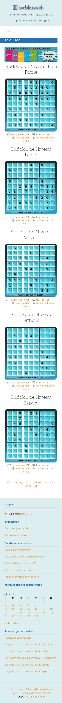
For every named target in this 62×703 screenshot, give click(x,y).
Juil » (15, 623)
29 (28, 616)
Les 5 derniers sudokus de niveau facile (26, 651)
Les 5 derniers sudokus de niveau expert (27, 671)
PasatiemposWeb (35, 696)
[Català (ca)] (23, 514)
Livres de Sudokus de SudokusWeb (24, 556)
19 (6, 612)
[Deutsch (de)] (16, 514)
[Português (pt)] (19, 514)
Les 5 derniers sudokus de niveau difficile (27, 664)
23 (36, 612)
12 (6, 608)
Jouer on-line (42, 134)
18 (51, 608)
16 (36, 608)
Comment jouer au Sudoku (19, 528)
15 (28, 608)
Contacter (16, 689)
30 (36, 616)
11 (51, 605)
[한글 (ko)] (26, 514)
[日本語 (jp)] (30, 514)
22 (28, 612)
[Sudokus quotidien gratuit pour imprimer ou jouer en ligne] (31, 7)
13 (13, 608)
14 (21, 608)
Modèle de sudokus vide (18, 637)
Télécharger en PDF (19, 134)
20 (13, 612)
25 (51, 612)
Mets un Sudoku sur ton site (20, 570)
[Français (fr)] (12, 514)
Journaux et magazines (17, 549)
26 (6, 616)
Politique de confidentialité (35, 693)
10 (44, 605)
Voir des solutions (45, 137)
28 (21, 616)
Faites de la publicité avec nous (22, 576)
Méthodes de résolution (18, 535)
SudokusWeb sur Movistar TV (21, 563)
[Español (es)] (6, 514)
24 (44, 612)
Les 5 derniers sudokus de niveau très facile (29, 644)
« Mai (8, 623)
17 (44, 608)
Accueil (7, 32)
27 (13, 616)
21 (21, 612)
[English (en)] (9, 514)
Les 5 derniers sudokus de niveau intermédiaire (30, 658)
